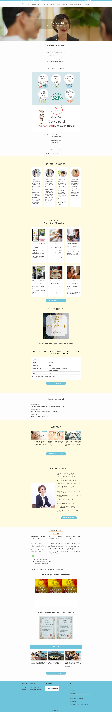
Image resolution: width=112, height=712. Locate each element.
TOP (71, 687)
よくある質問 (73, 701)
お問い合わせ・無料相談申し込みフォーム (79, 704)
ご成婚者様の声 (73, 693)
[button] (55, 39)
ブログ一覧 (72, 690)
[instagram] (87, 0)
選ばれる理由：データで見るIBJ (76, 698)
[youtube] (90, 0)
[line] (88, 0)
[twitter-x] (85, 0)
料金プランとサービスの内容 (76, 696)
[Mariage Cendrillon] (23, 4)
